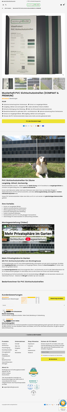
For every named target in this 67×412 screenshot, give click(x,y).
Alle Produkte (8, 8)
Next (63, 45)
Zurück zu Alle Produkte (33, 335)
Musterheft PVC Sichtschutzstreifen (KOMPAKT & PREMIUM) (27, 8)
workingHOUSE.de (13, 404)
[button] (5, 98)
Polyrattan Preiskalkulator (6, 355)
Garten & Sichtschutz (5, 344)
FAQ (16, 350)
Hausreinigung (6, 347)
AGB (29, 348)
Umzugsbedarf (6, 352)
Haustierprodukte (7, 350)
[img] (9, 310)
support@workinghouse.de (9, 1)
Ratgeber (17, 348)
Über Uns (17, 346)
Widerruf (30, 352)
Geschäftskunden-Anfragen (7, 363)
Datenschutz (31, 350)
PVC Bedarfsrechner (6, 359)
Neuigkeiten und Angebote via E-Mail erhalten (52, 355)
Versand (30, 346)
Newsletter (18, 352)
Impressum (31, 344)
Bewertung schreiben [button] (57, 298)
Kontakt (17, 344)
